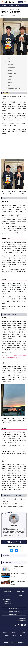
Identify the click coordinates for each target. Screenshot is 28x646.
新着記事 (21, 635)
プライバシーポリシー (14, 632)
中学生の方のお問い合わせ (14, 608)
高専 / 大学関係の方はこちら (20, 620)
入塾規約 (23, 632)
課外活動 (10, 82)
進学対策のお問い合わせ (14, 614)
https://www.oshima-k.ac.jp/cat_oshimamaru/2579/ (14, 356)
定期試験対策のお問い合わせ (14, 611)
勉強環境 (10, 76)
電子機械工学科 (11, 68)
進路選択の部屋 (8, 603)
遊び (9, 85)
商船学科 (10, 71)
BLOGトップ (3, 9)
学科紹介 (7, 62)
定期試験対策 (3, 5)
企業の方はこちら (22, 618)
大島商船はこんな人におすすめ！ (13, 88)
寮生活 (9, 79)
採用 (24, 5)
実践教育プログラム (7, 601)
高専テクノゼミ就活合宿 (7, 599)
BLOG (17, 5)
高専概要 (7, 59)
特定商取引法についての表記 (10, 635)
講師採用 (5, 632)
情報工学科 (10, 65)
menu (25, 2)
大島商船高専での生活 (10, 73)
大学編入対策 (10, 5)
